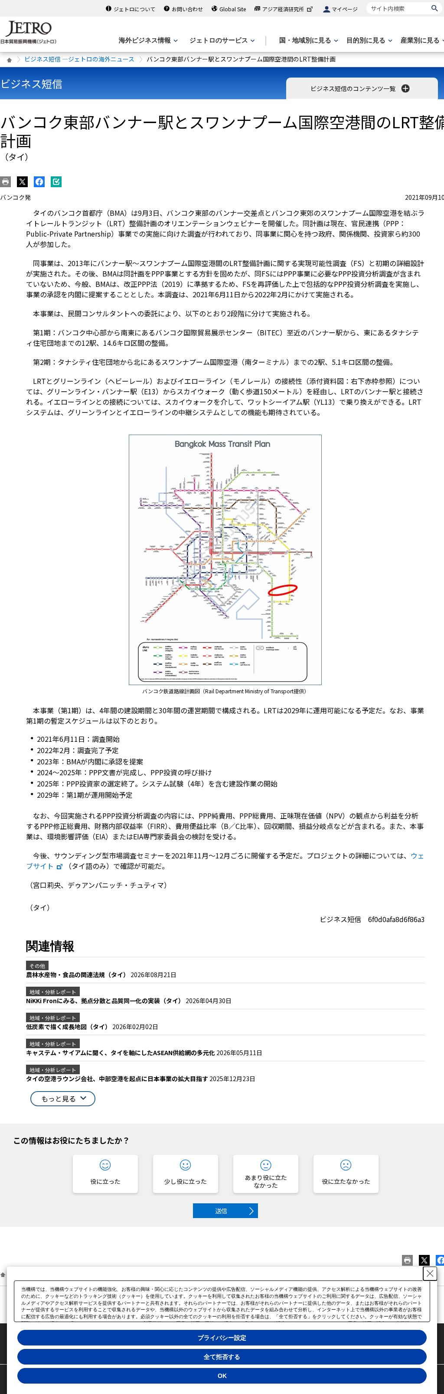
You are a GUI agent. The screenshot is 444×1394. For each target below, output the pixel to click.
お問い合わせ (187, 9)
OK (222, 1375)
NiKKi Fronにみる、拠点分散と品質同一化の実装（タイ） (106, 1000)
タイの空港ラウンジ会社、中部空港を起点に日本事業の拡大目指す (117, 1078)
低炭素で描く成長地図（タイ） (69, 1026)
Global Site (232, 9)
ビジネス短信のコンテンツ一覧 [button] (353, 88)
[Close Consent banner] (430, 1273)
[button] (62, 1098)
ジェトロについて (134, 9)
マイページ (345, 9)
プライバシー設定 (222, 1337)
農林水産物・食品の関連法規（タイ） (78, 974)
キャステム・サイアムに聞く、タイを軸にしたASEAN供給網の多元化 (121, 1052)
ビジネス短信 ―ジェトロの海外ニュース (79, 59)
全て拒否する (222, 1356)
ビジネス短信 (31, 83)
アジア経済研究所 (283, 9)
